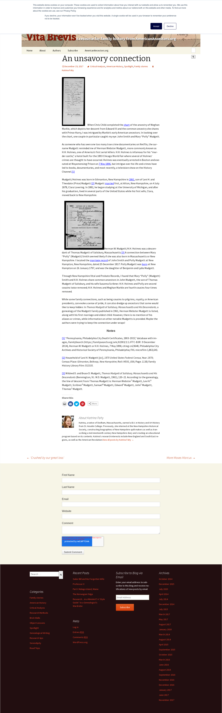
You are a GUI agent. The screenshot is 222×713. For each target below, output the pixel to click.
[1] (73, 171)
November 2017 (166, 700)
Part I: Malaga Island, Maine (85, 589)
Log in (75, 627)
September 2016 (167, 674)
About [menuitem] (42, 50)
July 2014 (163, 599)
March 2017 (164, 614)
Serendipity (35, 643)
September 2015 (167, 649)
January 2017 (165, 689)
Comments (80, 637)
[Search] (193, 57)
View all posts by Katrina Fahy (118, 439)
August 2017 (165, 624)
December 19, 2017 (74, 66)
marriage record (99, 260)
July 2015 (163, 609)
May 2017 (163, 619)
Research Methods (39, 612)
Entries (78, 632)
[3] (122, 252)
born (144, 264)
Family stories (141, 66)
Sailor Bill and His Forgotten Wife (88, 579)
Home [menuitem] (29, 50)
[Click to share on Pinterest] (82, 403)
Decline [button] (170, 26)
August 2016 (165, 669)
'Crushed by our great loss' (45, 458)
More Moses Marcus (181, 458)
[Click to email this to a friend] (64, 403)
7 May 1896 (105, 163)
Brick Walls (35, 617)
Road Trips (35, 648)
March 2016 (164, 659)
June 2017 (164, 694)
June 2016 (164, 664)
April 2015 (163, 644)
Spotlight (128, 66)
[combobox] (193, 50)
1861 (131, 179)
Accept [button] (156, 26)
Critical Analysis (97, 66)
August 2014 (165, 639)
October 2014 (165, 579)
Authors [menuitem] (57, 50)
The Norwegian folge (83, 594)
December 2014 (166, 604)
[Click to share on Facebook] (70, 403)
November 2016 (166, 679)
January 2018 (165, 629)
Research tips (36, 638)
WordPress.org (80, 642)
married (109, 183)
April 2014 (163, 594)
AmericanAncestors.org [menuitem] (96, 50)
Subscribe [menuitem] (73, 50)
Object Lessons (37, 622)
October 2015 (165, 654)
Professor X (78, 584)
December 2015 (166, 584)
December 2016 (166, 684)
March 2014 (164, 634)
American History (114, 66)
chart (127, 124)
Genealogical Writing (40, 633)
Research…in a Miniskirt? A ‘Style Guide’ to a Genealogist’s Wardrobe (89, 602)
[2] (92, 183)
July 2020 (163, 589)
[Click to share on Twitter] (76, 403)
